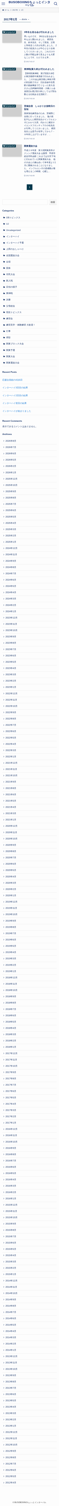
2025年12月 (11, 479)
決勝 (8, 300)
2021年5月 (11, 801)
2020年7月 (11, 857)
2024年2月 (11, 605)
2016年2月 (11, 1192)
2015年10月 (11, 1217)
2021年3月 (11, 813)
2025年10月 (11, 485)
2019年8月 (11, 927)
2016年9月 (11, 1148)
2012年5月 (11, 1476)
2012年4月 (11, 1482)
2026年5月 (11, 460)
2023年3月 (11, 674)
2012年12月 (11, 1432)
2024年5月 (11, 586)
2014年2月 (11, 1344)
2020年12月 (11, 826)
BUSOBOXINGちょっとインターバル (29, 4)
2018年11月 (11, 984)
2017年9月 (11, 1072)
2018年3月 (11, 1034)
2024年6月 (11, 580)
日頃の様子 (11, 287)
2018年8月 (11, 1003)
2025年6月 (11, 510)
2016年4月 (11, 1179)
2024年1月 (11, 611)
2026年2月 (11, 466)
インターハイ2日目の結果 (15, 395)
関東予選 (10, 350)
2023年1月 (11, 687)
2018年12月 (11, 977)
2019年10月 (11, 914)
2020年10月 (11, 839)
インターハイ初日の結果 (14, 403)
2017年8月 (11, 1078)
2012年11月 (11, 1438)
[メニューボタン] (3, 4)
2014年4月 (11, 1331)
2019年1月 (11, 971)
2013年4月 (11, 1407)
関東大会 (10, 356)
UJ (7, 224)
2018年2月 (11, 1040)
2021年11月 (11, 769)
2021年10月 (11, 775)
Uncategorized (13, 230)
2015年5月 (11, 1249)
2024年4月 (11, 592)
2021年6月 (11, 794)
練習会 (9, 318)
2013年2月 (11, 1419)
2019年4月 (11, 952)
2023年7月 (11, 649)
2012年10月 (11, 1445)
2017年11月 (11, 1060)
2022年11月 (11, 700)
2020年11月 (11, 832)
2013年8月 (11, 1381)
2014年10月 (11, 1293)
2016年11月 (11, 1135)
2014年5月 (11, 1325)
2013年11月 (11, 1362)
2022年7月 (11, 725)
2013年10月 (11, 1369)
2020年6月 (11, 864)
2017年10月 (11, 1066)
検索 (53, 202)
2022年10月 (11, 706)
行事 (8, 331)
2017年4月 (11, 1104)
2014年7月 (11, 1312)
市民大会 (10, 274)
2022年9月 (11, 712)
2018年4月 (11, 1028)
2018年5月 (11, 1022)
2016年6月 (11, 1167)
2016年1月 (11, 1198)
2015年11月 (11, 1211)
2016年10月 (11, 1142)
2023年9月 (11, 636)
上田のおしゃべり (15, 249)
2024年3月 (11, 599)
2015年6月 (11, 1243)
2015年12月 (11, 1205)
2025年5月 (11, 517)
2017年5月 (11, 1097)
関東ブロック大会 (15, 344)
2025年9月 (11, 491)
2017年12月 (11, 1053)
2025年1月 (11, 542)
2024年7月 (11, 573)
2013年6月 (11, 1394)
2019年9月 (11, 921)
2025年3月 (11, 529)
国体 (8, 268)
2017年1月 (11, 1123)
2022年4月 (11, 744)
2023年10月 (11, 630)
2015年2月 (11, 1268)
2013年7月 (11, 1388)
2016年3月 (11, 1186)
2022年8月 (11, 719)
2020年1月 (11, 895)
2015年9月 (11, 1224)
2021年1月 (11, 820)
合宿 (8, 262)
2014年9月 (11, 1299)
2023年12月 (11, 618)
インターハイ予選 (15, 243)
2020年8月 (11, 851)
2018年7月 (11, 1009)
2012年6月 (11, 1470)
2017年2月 (11, 1116)
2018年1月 (11, 1047)
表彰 (8, 337)
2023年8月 (11, 643)
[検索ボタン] (56, 4)
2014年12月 (11, 1281)
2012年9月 (11, 1451)
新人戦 (9, 280)
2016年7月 (11, 1161)
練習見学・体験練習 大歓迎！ (20, 325)
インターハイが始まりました (16, 411)
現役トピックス (14, 312)
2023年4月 (11, 668)
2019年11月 (11, 908)
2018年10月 (11, 990)
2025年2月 (11, 535)
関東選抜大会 (12, 363)
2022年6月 (11, 731)
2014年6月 (11, 1318)
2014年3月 (11, 1337)
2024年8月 (11, 567)
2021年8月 (11, 788)
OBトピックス (13, 217)
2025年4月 (11, 523)
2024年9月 (11, 561)
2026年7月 (11, 447)
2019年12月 (11, 902)
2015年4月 (11, 1255)
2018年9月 (11, 996)
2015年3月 (11, 1261)
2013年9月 (11, 1375)
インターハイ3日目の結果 (15, 387)
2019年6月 (11, 940)
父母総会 (10, 306)
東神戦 (9, 293)
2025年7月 (11, 504)
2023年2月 (11, 681)
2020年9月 (11, 845)
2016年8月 (11, 1154)
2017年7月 (11, 1085)
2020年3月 (11, 883)
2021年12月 (11, 763)
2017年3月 (11, 1110)
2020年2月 (11, 889)
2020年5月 (11, 870)
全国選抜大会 (12, 255)
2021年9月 (11, 782)
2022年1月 (11, 756)
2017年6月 (11, 1091)
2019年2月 (11, 965)
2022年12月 (11, 693)
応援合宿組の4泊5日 (12, 380)
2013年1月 (11, 1426)
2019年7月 (11, 933)
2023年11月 (11, 624)
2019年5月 (11, 946)
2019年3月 (11, 958)
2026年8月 (11, 441)
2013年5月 (11, 1400)
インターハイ (12, 236)
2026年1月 (11, 472)
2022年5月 (11, 738)
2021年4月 (11, 807)
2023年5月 (11, 662)
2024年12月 (11, 548)
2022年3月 (11, 750)
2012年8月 (11, 1457)
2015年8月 (11, 1230)
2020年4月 (11, 876)
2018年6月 (11, 1015)
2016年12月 (11, 1129)
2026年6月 (11, 453)
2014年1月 (11, 1350)
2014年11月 (11, 1287)
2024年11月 (11, 554)
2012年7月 (11, 1464)
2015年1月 (11, 1274)
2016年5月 (11, 1173)
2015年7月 (11, 1236)
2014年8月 (11, 1306)
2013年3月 (11, 1413)
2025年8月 (11, 498)
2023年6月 (11, 655)
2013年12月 (11, 1356)
